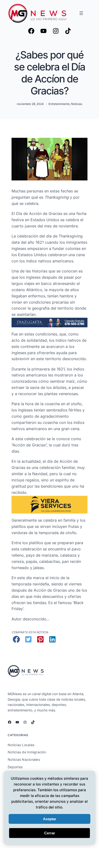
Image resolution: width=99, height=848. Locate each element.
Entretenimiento (59, 104)
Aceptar (49, 819)
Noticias (76, 104)
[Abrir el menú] (81, 13)
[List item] (43, 31)
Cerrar (49, 833)
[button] (16, 639)
